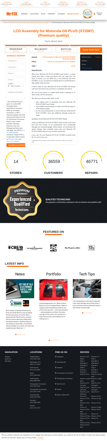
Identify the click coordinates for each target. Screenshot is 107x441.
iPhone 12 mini (96, 398)
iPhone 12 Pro (96, 403)
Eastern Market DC (63, 395)
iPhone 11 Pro (96, 396)
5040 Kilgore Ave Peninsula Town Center (26, 5)
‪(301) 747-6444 (82, 4)
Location (10, 83)
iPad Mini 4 (83, 363)
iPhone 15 (94, 418)
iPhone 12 (83, 407)
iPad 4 (82, 359)
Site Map (8, 361)
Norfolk (45, 2)
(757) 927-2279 (35, 391)
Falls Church (100, 2)
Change (98, 57)
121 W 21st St (45, 5)
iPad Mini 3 (95, 363)
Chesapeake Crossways (38, 384)
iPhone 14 (94, 414)
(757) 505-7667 (63, 4)
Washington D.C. (81, 2)
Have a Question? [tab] (41, 50)
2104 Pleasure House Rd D (63, 5)
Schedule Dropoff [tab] (16, 50)
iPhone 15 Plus (85, 422)
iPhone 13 (83, 414)
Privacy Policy (13, 139)
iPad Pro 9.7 (95, 356)
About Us (8, 359)
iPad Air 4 (83, 372)
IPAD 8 (82, 367)
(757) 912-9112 (35, 386)
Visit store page (87, 68)
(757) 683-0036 (26, 4)
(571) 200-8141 (35, 375)
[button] (20, 302)
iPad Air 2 (83, 370)
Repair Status (73, 14)
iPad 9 (93, 367)
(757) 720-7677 (45, 4)
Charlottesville (6, 2)
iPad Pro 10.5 (84, 356)
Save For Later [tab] (66, 50)
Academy (61, 14)
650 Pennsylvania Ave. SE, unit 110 (82, 5)
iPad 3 (93, 359)
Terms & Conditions (12, 141)
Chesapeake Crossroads (38, 389)
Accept (40, 438)
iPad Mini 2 (83, 365)
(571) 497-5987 (100, 4)
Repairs (24, 14)
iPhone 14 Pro (96, 416)
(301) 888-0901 (35, 380)
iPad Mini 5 (95, 361)
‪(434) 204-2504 (6, 4)
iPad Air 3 (94, 365)
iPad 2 (82, 361)
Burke (32, 373)
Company (51, 14)
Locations (34, 14)
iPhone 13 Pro (96, 409)
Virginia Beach (63, 2)
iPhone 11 (83, 396)
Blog (43, 14)
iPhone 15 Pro (96, 422)
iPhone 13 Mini (96, 407)
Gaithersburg (34, 378)
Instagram (60, 356)
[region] (53, 202)
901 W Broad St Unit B (100, 5)
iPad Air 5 (94, 372)
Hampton (26, 2)
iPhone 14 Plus (85, 416)
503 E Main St (6, 5)
